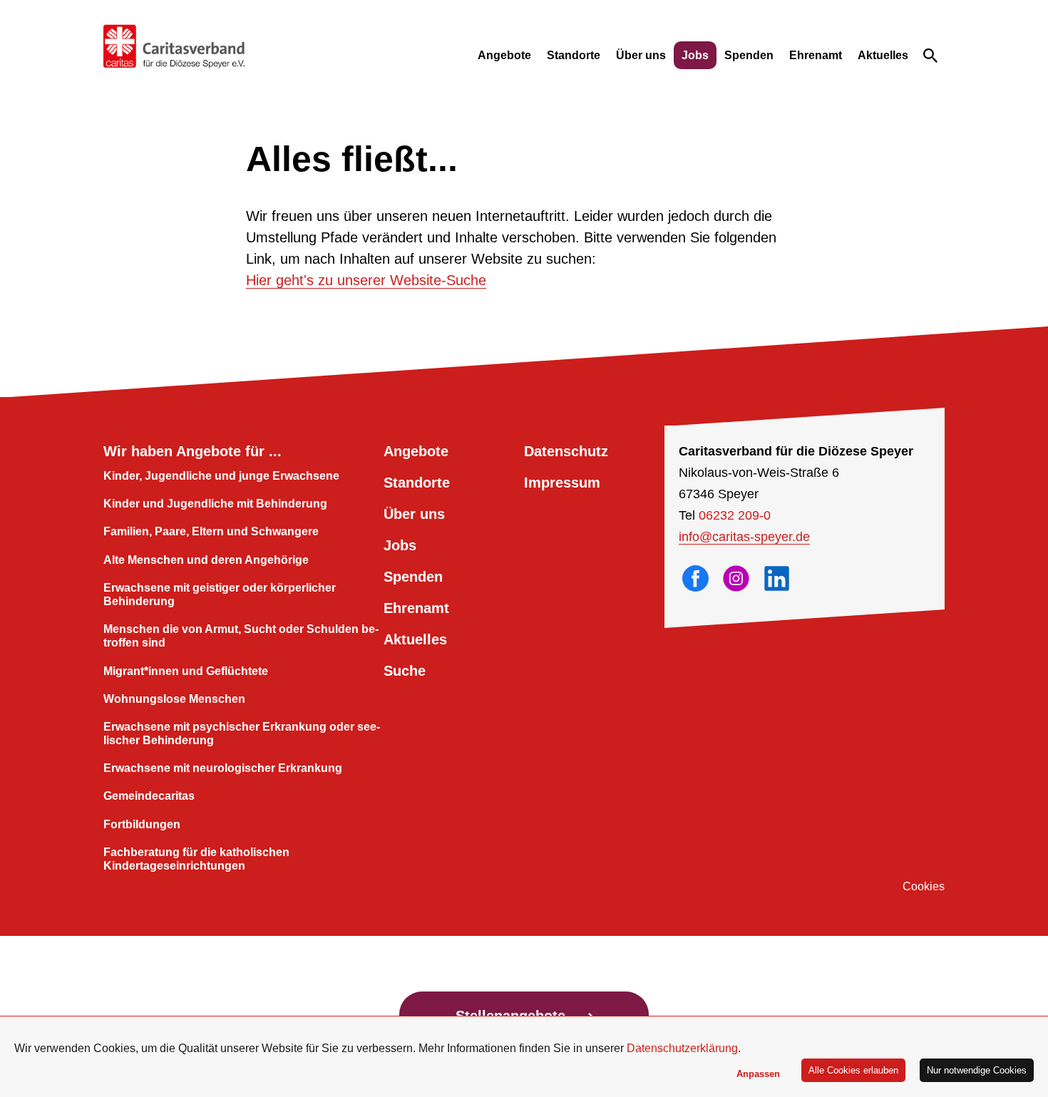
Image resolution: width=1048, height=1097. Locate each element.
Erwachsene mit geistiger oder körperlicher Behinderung (219, 594)
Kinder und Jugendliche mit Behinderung (215, 504)
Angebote (504, 55)
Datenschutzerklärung (682, 1048)
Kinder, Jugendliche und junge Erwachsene (221, 476)
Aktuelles (883, 55)
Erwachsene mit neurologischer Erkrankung (222, 768)
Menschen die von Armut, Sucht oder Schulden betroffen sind (241, 636)
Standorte (573, 55)
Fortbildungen (141, 824)
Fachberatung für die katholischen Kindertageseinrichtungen (196, 859)
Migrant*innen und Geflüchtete (185, 671)
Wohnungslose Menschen (174, 699)
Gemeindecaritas (149, 796)
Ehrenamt (815, 55)
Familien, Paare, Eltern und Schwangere (211, 531)
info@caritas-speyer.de (744, 537)
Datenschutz (566, 451)
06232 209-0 (735, 515)
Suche (405, 671)
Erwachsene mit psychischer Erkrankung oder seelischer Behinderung (241, 733)
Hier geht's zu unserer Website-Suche (366, 280)
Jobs (695, 55)
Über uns (641, 55)
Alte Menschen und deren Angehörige (206, 560)
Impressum (562, 482)
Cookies (924, 886)
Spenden (749, 55)
